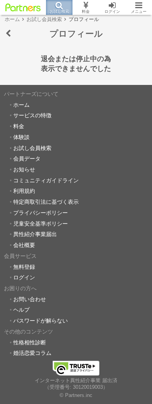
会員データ (27, 158)
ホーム (21, 105)
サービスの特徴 (32, 115)
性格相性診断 (29, 342)
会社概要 (24, 245)
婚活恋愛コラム (32, 353)
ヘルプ (21, 310)
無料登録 (24, 267)
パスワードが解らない (40, 321)
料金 (18, 126)
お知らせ (24, 169)
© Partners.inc (76, 395)
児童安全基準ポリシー (40, 224)
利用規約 (24, 191)
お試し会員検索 (32, 148)
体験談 (21, 137)
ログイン (24, 277)
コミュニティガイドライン (46, 180)
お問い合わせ (29, 299)
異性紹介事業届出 (35, 234)
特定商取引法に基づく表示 (46, 202)
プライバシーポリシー (40, 213)
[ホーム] (23, 7)
